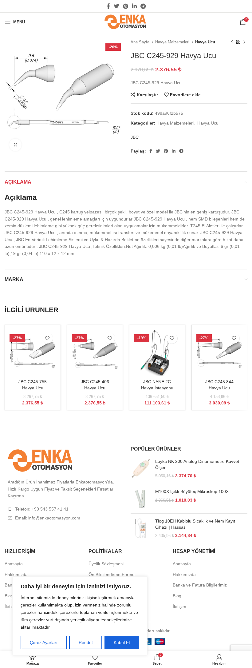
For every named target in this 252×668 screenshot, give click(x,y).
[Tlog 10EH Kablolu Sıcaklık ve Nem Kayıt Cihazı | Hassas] (141, 528)
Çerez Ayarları (43, 642)
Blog (9, 595)
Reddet (86, 642)
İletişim (11, 606)
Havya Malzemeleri (173, 42)
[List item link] (63, 509)
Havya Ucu (205, 42)
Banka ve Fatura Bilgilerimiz (200, 585)
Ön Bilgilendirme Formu (112, 574)
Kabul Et (122, 642)
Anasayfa (14, 563)
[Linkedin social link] (134, 6)
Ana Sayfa (141, 42)
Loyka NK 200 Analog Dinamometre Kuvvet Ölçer (197, 464)
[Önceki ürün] (232, 42)
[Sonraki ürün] (244, 42)
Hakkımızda (16, 574)
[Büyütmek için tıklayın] (15, 145)
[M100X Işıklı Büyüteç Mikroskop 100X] (141, 499)
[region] (80, 616)
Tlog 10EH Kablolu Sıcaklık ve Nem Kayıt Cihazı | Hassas (195, 524)
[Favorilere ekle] (47, 338)
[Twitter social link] (116, 6)
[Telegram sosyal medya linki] (143, 6)
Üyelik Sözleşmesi (106, 563)
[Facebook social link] (108, 6)
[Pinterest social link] (125, 6)
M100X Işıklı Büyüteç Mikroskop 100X (192, 491)
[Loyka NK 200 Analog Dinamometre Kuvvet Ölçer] (141, 469)
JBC (135, 137)
